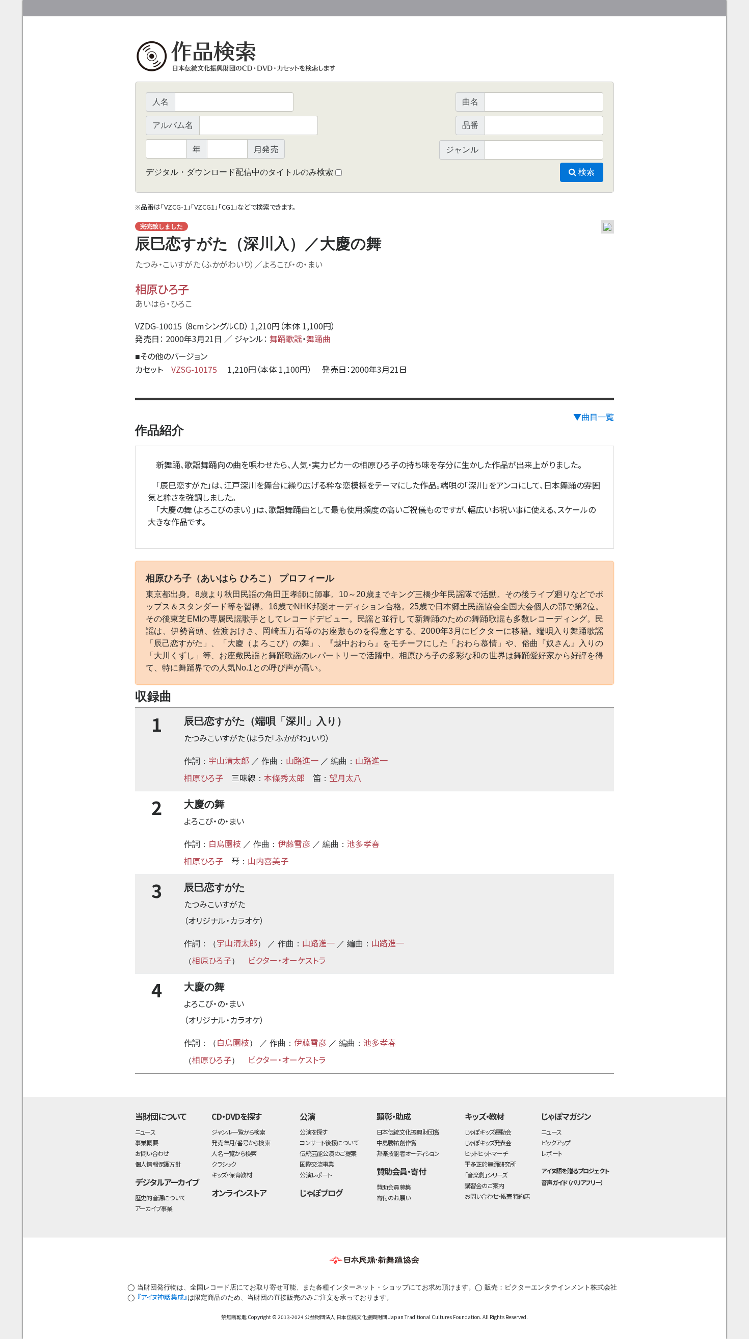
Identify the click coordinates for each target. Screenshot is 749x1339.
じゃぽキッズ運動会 (488, 1131)
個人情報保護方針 (158, 1164)
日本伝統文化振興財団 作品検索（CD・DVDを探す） (374, 58)
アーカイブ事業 (154, 1208)
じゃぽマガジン (566, 1116)
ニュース (145, 1131)
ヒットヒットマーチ (486, 1153)
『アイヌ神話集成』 (162, 1297)
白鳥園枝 (224, 843)
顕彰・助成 (394, 1116)
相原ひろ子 (162, 288)
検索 (585, 172)
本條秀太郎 (284, 777)
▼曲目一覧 (593, 416)
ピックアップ (555, 1142)
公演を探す (313, 1131)
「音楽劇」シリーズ (486, 1174)
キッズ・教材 (484, 1116)
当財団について (160, 1116)
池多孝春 (363, 843)
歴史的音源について (160, 1197)
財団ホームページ (494, 6)
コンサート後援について (329, 1142)
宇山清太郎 (228, 760)
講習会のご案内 (484, 1185)
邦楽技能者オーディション (408, 1153)
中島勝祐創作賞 (397, 1142)
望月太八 (345, 777)
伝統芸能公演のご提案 (328, 1153)
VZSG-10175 (194, 369)
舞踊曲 (318, 338)
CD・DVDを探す (236, 1116)
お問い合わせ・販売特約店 (497, 1196)
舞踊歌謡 (286, 338)
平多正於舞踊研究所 (490, 1164)
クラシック (223, 1164)
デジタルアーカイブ (167, 1182)
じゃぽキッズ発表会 (488, 1142)
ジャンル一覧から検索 (238, 1131)
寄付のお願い (393, 1197)
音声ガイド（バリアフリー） (572, 1182)
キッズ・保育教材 (231, 1174)
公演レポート (316, 1174)
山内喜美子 (268, 861)
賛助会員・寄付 (401, 1171)
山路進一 (302, 760)
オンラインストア (238, 1193)
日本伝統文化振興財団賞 (408, 1131)
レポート (551, 1153)
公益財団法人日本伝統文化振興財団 (190, 7)
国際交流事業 (317, 1164)
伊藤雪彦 (294, 843)
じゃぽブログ (321, 1193)
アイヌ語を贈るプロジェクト (574, 1170)
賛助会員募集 (394, 1186)
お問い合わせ (586, 6)
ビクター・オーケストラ (287, 960)
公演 (307, 1116)
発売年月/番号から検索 (240, 1142)
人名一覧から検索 (233, 1153)
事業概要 (535, 6)
